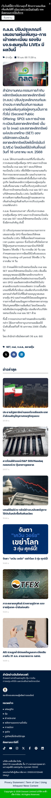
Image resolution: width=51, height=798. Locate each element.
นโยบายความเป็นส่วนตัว (26, 9)
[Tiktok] (4, 748)
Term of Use (32, 782)
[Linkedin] (42, 748)
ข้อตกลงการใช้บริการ (12, 13)
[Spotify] (36, 748)
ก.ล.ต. (20, 347)
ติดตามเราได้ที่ (10, 742)
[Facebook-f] (29, 748)
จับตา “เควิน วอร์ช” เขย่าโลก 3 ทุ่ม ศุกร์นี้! (25, 559)
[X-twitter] (23, 748)
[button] (6, 354)
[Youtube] (10, 748)
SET (8, 347)
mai (14, 347)
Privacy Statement (14, 782)
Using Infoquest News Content (30, 783)
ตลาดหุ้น (29, 347)
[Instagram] (17, 748)
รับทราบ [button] (8, 18)
